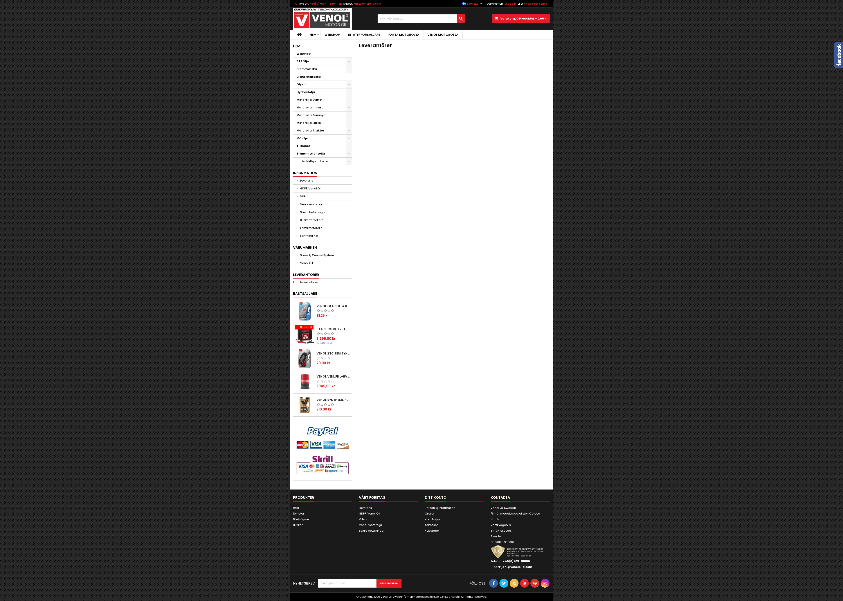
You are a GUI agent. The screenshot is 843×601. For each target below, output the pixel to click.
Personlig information (440, 508)
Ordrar (429, 513)
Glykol (301, 84)
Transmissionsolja (311, 153)
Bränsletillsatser (309, 77)
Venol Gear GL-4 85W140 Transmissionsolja (333, 306)
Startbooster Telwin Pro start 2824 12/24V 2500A (333, 329)
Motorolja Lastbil (309, 123)
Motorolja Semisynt (312, 115)
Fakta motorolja (403, 34)
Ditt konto (435, 497)
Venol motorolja (442, 34)
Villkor (304, 196)
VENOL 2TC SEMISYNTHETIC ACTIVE (333, 353)
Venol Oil (306, 263)
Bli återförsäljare (364, 34)
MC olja (302, 138)
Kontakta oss (309, 236)
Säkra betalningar (312, 212)
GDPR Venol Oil (310, 188)
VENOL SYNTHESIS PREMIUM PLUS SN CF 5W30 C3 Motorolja (333, 399)
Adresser (431, 525)
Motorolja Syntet (309, 100)
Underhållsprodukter (313, 161)
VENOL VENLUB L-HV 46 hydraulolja (333, 376)
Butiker (298, 525)
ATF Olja (303, 61)
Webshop (332, 34)
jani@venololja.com (367, 3)
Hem (313, 34)
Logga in (510, 3)
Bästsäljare (305, 293)
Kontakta (500, 497)
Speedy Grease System (316, 255)
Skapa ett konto (535, 3)
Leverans (306, 180)
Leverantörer (306, 274)
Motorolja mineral (310, 107)
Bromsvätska (307, 69)
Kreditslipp (432, 519)
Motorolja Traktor (310, 130)
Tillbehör (303, 146)
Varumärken (305, 247)
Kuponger (432, 531)
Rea (296, 508)
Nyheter (298, 513)
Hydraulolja (306, 92)
